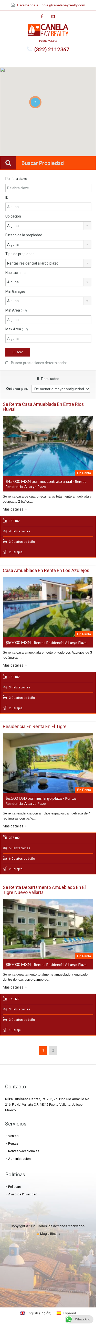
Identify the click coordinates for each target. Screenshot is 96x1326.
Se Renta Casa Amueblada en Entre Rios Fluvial (43, 407)
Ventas (13, 1136)
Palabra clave (16, 179)
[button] (76, 136)
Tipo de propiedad (20, 254)
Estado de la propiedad (23, 235)
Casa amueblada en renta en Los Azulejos (46, 570)
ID (6, 197)
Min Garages (15, 291)
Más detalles (13, 509)
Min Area (16, 310)
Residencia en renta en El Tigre (35, 726)
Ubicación (13, 216)
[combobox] (48, 225)
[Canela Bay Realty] (48, 31)
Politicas (14, 1187)
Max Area (16, 329)
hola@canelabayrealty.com (63, 5)
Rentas (13, 1143)
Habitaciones (15, 273)
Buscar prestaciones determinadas (39, 363)
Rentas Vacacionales (23, 1151)
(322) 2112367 (51, 49)
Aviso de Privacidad (22, 1194)
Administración (19, 1159)
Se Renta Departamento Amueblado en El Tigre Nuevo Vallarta (44, 890)
